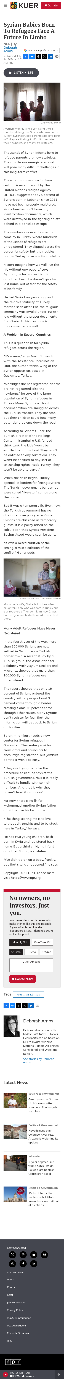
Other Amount (31, 961)
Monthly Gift (19, 942)
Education (34, 1156)
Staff (10, 1295)
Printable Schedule (18, 1333)
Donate (53, 5)
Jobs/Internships (16, 1302)
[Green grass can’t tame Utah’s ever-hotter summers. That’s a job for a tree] (15, 1100)
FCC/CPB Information (19, 1318)
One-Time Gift (43, 942)
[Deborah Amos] (12, 1026)
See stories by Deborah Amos (38, 1060)
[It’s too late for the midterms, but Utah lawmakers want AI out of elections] (15, 1194)
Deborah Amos (10, 49)
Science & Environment (43, 1094)
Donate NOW (23, 979)
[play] (5, 1374)
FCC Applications (16, 1325)
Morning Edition (28, 994)
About (10, 1279)
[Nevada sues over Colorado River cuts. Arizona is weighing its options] (15, 1131)
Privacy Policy (15, 1310)
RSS (9, 1341)
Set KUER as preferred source (42, 50)
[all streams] (59, 1374)
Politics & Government (43, 1125)
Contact (11, 1287)
